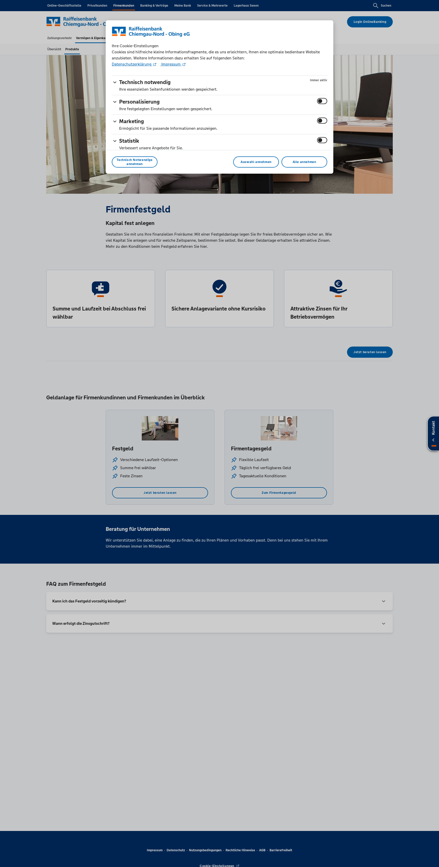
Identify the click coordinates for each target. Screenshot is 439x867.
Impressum (171, 64)
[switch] (322, 101)
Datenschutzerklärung (132, 64)
